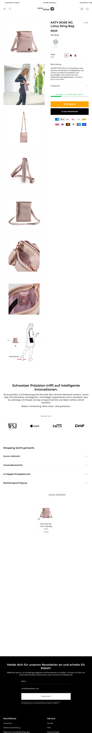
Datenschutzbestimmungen (43, 703)
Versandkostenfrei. (13, 465)
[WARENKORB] (87, 9)
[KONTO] (82, 9)
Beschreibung (56, 64)
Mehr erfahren (57, 79)
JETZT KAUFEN (70, 104)
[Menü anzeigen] (4, 9)
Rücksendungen (53, 732)
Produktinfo (55, 86)
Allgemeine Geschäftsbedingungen (16, 732)
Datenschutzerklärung (11, 727)
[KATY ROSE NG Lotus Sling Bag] (46, 513)
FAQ (48, 727)
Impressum (7, 723)
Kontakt (50, 723)
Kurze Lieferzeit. (11, 456)
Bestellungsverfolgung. (15, 483)
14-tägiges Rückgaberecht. (17, 474)
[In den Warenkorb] (39, 519)
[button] (10, 9)
